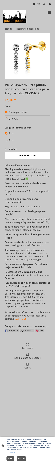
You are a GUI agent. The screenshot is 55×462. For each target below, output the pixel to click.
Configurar (11, 452)
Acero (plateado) (17, 112)
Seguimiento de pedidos (27, 357)
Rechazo (21, 459)
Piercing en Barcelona (27, 28)
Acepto (10, 459)
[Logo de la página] (14, 16)
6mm (11, 133)
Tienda (8, 28)
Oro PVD (13, 118)
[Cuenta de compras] (50, 4)
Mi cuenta (27, 348)
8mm (11, 140)
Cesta (27, 367)
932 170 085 (21, 318)
